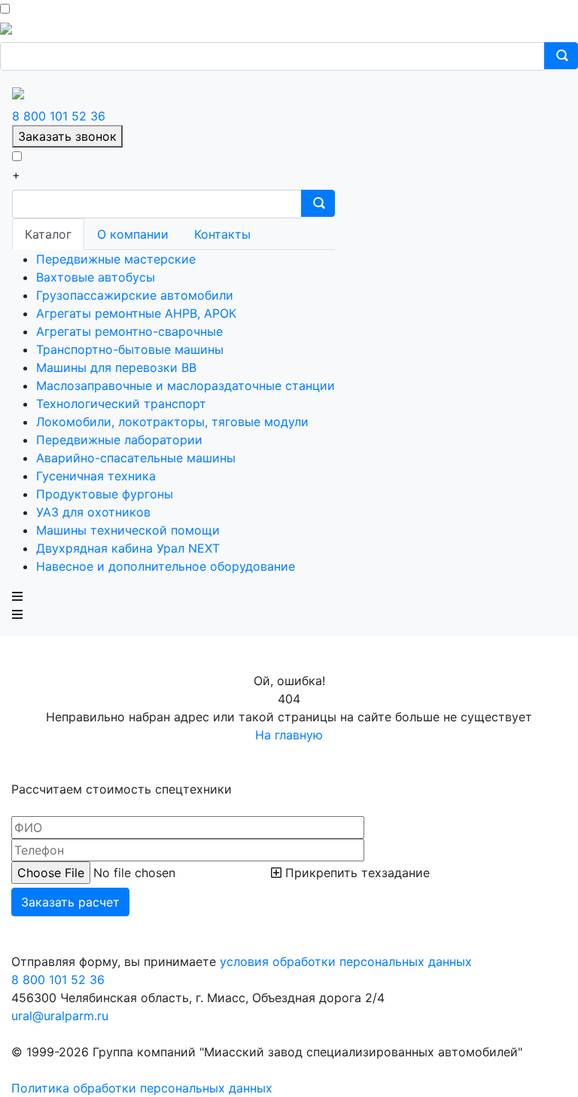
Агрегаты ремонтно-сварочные (129, 331)
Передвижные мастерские (116, 259)
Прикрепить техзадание (355, 872)
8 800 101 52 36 (58, 115)
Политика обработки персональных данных (141, 1087)
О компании (133, 234)
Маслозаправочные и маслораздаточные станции (185, 385)
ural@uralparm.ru (59, 1015)
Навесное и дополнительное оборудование (165, 566)
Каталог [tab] (48, 234)
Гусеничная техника (96, 475)
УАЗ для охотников (93, 512)
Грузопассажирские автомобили (134, 295)
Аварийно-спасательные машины (136, 457)
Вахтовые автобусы (95, 277)
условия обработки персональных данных (346, 961)
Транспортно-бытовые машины (130, 349)
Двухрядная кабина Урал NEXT (128, 548)
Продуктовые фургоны (104, 493)
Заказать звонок (67, 136)
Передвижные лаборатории (119, 439)
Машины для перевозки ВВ (116, 367)
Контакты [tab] (222, 234)
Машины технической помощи (128, 530)
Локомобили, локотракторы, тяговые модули (172, 421)
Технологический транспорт (121, 403)
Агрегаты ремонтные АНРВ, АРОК (136, 313)
